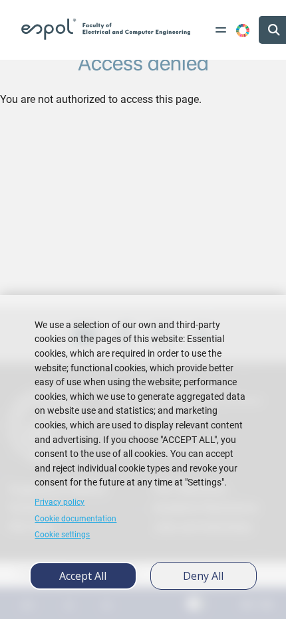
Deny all (203, 576)
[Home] (105, 29)
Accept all (82, 576)
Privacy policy (59, 502)
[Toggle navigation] (220, 30)
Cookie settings (62, 534)
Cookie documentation (75, 518)
